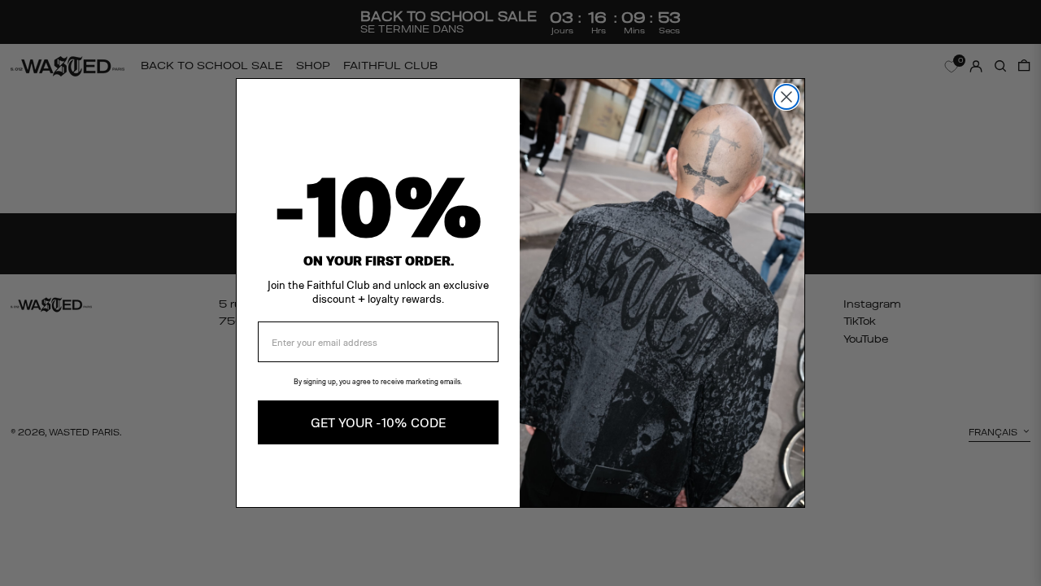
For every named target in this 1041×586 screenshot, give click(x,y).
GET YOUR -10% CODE (378, 422)
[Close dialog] (786, 97)
